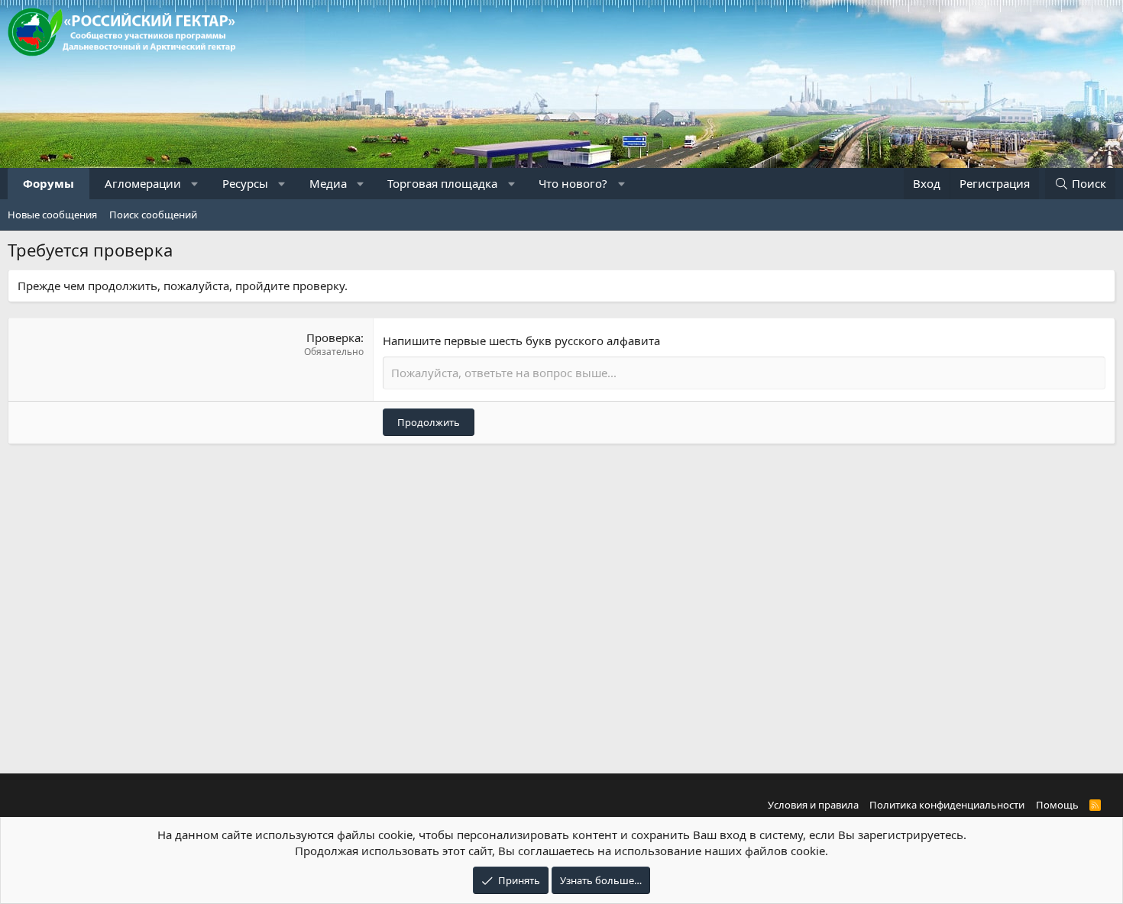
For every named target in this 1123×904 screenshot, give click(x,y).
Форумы (48, 183)
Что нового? (573, 183)
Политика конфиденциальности (946, 805)
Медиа (328, 183)
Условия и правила (813, 805)
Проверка (333, 337)
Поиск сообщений (153, 214)
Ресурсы (245, 183)
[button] (195, 183)
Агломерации (143, 183)
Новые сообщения (52, 214)
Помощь (1057, 805)
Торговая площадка (442, 183)
